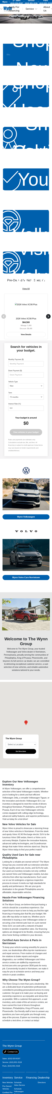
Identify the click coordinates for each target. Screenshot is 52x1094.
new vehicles (20, 667)
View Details (26, 334)
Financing (31, 1077)
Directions (42, 1082)
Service (18, 1077)
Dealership (44, 1077)
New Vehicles (7, 1082)
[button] (26, 722)
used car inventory (14, 871)
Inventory (7, 1077)
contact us (28, 1020)
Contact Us (12, 1052)
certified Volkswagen (26, 959)
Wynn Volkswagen (26, 517)
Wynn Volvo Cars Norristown (26, 577)
